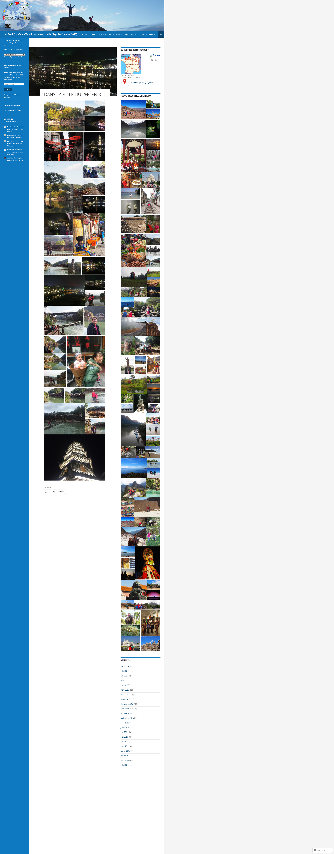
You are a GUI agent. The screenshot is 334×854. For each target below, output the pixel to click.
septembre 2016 (127, 718)
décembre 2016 (127, 704)
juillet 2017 (125, 671)
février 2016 (125, 751)
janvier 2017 (125, 699)
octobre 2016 (126, 713)
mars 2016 (125, 746)
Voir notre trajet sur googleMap (141, 83)
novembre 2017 (127, 666)
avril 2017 (125, 685)
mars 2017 (125, 690)
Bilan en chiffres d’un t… (15, 160)
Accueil (85, 34)
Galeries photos (131, 34)
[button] (64, 115)
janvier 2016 (125, 756)
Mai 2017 (124, 681)
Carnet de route (97, 34)
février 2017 (125, 695)
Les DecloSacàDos (13, 127)
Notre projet (114, 34)
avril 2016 (125, 742)
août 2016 (125, 723)
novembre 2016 (127, 709)
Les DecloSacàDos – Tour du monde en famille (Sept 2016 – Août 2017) (40, 34)
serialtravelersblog (13, 158)
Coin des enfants (148, 34)
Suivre (8, 89)
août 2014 (125, 760)
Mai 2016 (124, 737)
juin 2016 (124, 732)
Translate (21, 57)
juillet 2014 (125, 765)
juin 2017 (124, 676)
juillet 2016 (125, 728)
